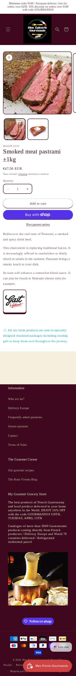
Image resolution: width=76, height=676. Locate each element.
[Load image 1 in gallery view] (14, 129)
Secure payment (18, 426)
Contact (13, 435)
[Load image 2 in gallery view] (38, 129)
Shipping (22, 174)
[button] (8, 29)
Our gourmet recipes (21, 470)
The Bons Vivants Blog (22, 479)
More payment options (38, 224)
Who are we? (16, 399)
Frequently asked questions (25, 417)
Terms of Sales (17, 444)
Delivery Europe (18, 408)
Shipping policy (18, 671)
